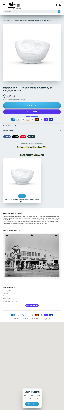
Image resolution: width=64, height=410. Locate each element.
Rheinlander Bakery (32, 223)
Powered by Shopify (45, 319)
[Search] (59, 11)
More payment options (32, 116)
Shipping (5, 293)
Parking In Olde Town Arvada (11, 291)
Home (4, 20)
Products (10, 20)
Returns (5, 296)
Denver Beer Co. (22, 223)
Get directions (32, 404)
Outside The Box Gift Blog (10, 301)
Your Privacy (6, 298)
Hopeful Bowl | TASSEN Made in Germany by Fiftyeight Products (22, 180)
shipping (11, 99)
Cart (60, 5)
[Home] (14, 5)
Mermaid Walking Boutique (10, 223)
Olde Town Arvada (37, 216)
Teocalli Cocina (43, 223)
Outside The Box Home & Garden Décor (28, 319)
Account (57, 5)
